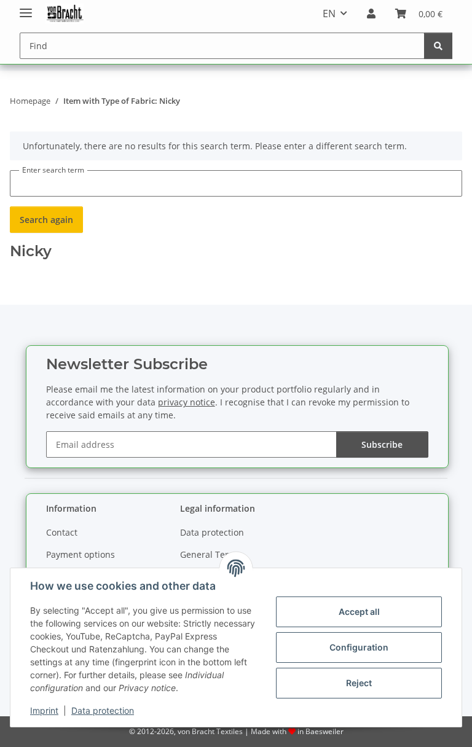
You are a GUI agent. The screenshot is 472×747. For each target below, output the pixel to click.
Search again (46, 219)
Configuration (358, 647)
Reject (359, 683)
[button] (371, 13)
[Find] (438, 46)
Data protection (102, 710)
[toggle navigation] (26, 7)
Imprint (44, 710)
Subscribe (382, 444)
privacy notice (186, 402)
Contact (61, 532)
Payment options (80, 554)
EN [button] (329, 13)
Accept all (359, 611)
